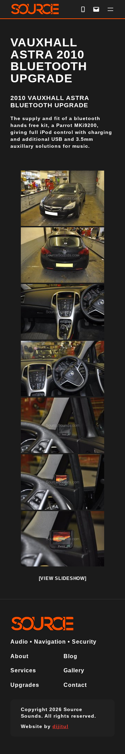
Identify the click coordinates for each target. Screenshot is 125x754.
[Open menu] (110, 9)
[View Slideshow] (62, 578)
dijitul (60, 726)
